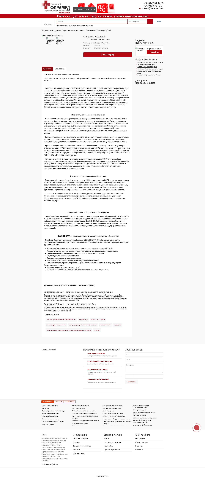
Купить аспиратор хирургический (144, 412)
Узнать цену (107, 54)
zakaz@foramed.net (152, 8)
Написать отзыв (104, 39)
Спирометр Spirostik (154, 49)
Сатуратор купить (108, 411)
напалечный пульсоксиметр (109, 298)
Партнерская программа (113, 442)
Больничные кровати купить (51, 419)
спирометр (117, 325)
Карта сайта (108, 446)
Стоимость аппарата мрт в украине (83, 411)
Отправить (131, 382)
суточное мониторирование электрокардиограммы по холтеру (69, 330)
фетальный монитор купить (147, 67)
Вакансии (76, 450)
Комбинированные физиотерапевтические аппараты (117, 422)
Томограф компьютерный (50, 416)
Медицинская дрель (140, 410)
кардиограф (83, 319)
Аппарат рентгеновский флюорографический (141, 406)
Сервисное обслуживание (82, 446)
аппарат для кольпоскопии (56, 325)
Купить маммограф (48, 424)
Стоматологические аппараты (112, 405)
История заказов (141, 442)
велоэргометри (105, 325)
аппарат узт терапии (98, 319)
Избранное (139, 450)
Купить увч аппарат (78, 408)
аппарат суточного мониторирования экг (61, 319)
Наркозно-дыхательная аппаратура (53, 411)
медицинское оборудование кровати (81, 25)
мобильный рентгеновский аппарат (150, 69)
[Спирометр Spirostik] (52, 35)
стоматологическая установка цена (150, 62)
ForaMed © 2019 (102, 476)
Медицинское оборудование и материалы (116, 419)
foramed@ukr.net (52, 464)
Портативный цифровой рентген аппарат (85, 420)
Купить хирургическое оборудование (145, 418)
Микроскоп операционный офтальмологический (142, 421)
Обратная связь (78, 453)
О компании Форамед (80, 438)
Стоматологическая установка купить (84, 413)
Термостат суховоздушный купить (53, 421)
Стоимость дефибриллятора (142, 425)
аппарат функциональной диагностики (83, 325)
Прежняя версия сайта (112, 450)
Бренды (107, 438)
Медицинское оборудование (52, 30)
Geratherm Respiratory (102, 43)
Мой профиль (140, 438)
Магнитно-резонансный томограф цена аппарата (85, 417)
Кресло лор (45, 408)
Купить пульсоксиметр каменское (114, 416)
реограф (97, 330)
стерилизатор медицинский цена (149, 75)
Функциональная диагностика (73, 30)
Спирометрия (90, 30)
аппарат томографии (82, 297)
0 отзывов (94, 39)
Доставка (76, 442)
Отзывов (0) (59, 69)
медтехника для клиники (146, 64)
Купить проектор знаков (50, 405)
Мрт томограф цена (139, 415)
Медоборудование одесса (80, 405)
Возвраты (138, 446)
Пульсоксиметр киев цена (50, 413)
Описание (47, 69)
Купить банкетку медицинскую (113, 413)
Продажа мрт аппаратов (80, 423)
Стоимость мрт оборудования (54, 307)
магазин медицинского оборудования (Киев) (67, 295)
